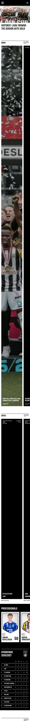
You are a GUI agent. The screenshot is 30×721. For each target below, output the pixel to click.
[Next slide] (19, 19)
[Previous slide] (10, 19)
